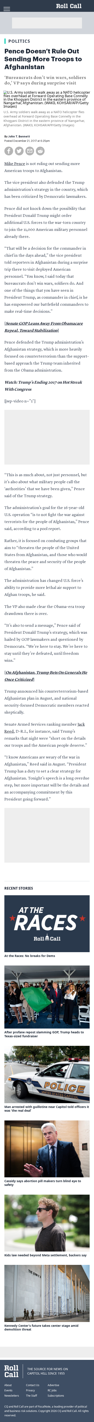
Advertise (53, 1385)
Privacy (30, 1390)
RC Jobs (52, 1390)
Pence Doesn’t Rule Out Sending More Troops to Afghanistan (43, 59)
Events (8, 1390)
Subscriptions (56, 1395)
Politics (19, 41)
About (8, 1385)
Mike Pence (14, 164)
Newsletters (11, 1395)
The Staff (31, 1395)
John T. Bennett (19, 136)
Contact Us (32, 1385)
